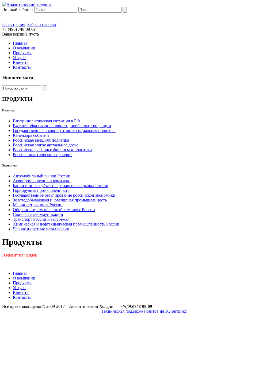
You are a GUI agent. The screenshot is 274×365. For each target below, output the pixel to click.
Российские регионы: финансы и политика (52, 149)
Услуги (19, 57)
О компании (24, 48)
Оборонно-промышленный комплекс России (54, 209)
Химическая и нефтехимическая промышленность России (66, 224)
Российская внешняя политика (41, 140)
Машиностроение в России (38, 205)
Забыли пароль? (41, 24)
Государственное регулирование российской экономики (64, 195)
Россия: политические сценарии (42, 154)
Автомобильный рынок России (41, 176)
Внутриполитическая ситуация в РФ (46, 121)
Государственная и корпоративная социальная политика (64, 130)
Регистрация (13, 24)
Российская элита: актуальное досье (45, 145)
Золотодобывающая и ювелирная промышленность (60, 200)
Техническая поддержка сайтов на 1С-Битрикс (144, 311)
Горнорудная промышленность (41, 190)
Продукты (22, 53)
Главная (20, 43)
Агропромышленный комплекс (41, 180)
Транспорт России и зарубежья (41, 219)
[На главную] (27, 4)
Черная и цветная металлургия (41, 229)
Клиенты (21, 62)
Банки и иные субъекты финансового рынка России (60, 185)
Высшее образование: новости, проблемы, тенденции (62, 125)
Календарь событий (31, 135)
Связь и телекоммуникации (38, 214)
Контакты (22, 67)
